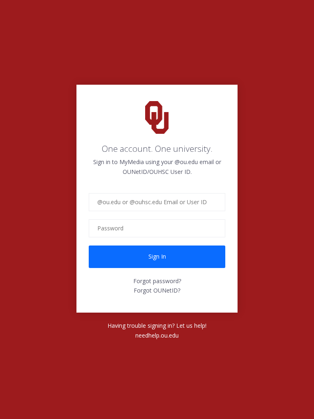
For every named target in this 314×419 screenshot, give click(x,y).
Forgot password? (157, 281)
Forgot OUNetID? (157, 290)
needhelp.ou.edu (157, 335)
